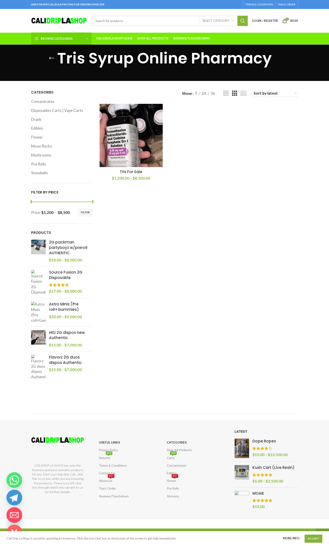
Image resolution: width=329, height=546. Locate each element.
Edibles (37, 128)
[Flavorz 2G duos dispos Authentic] (38, 367)
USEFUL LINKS (109, 442)
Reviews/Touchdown (114, 496)
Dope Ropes (264, 441)
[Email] (14, 515)
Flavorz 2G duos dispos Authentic (65, 360)
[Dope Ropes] (242, 448)
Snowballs (39, 172)
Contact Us (107, 473)
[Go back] (51, 58)
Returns (105, 457)
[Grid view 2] (226, 93)
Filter (85, 212)
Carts (171, 457)
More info (291, 538)
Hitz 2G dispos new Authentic (67, 335)
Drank (36, 119)
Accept (313, 538)
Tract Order (107, 488)
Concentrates (42, 101)
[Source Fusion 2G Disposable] (38, 282)
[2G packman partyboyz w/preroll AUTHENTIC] (38, 251)
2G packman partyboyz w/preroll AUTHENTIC (68, 248)
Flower (37, 137)
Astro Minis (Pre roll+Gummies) (64, 307)
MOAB (258, 493)
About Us (106, 480)
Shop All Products (179, 450)
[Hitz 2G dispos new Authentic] (38, 339)
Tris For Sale (131, 171)
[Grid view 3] (234, 93)
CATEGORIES (177, 442)
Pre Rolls (38, 164)
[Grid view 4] (243, 93)
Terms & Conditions (113, 465)
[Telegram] (14, 497)
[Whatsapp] (14, 480)
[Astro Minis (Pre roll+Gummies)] (38, 312)
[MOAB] (242, 500)
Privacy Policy (108, 450)
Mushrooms (41, 155)
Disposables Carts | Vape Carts (57, 110)
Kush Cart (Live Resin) (273, 467)
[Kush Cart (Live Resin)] (242, 474)
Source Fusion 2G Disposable (65, 275)
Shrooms (173, 496)
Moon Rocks (41, 146)
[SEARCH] (242, 21)
